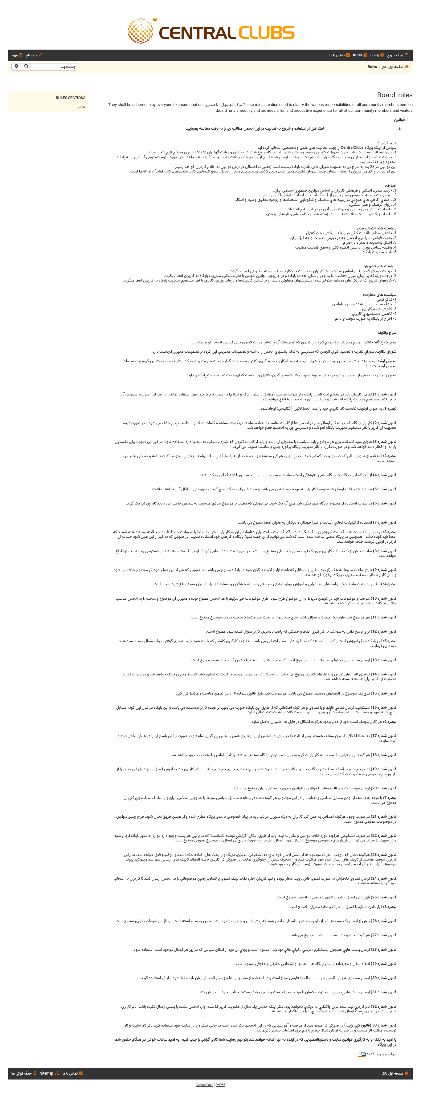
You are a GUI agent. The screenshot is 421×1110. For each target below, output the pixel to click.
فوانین (81, 106)
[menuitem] (377, 55)
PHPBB (220, 1085)
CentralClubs (204, 1085)
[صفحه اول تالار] (210, 30)
